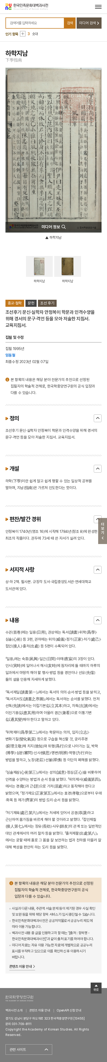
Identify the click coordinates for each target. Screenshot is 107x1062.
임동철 (10, 355)
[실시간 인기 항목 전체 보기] (22, 33)
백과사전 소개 (14, 1010)
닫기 (98, 418)
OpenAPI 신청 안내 (69, 1010)
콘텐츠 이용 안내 (20, 966)
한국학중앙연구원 (19, 998)
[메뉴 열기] (98, 7)
